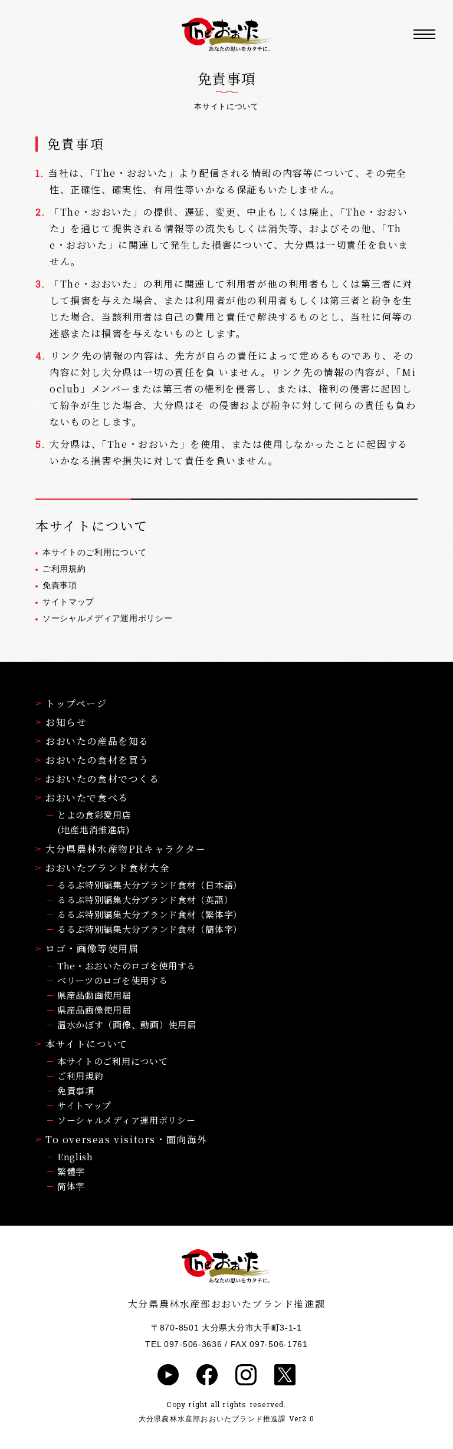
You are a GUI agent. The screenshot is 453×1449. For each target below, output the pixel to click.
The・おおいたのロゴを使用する (126, 965)
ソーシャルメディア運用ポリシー (107, 618)
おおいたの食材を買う (97, 760)
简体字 (71, 1186)
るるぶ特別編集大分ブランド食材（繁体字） (149, 914)
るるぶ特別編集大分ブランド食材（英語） (145, 899)
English (75, 1156)
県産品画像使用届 (94, 1010)
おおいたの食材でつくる (102, 778)
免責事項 (59, 585)
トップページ (76, 703)
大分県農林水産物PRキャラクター (125, 849)
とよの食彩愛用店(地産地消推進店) (94, 822)
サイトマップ (68, 601)
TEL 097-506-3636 (183, 1344)
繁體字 (71, 1171)
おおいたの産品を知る (97, 741)
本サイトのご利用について (94, 552)
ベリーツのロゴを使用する (112, 980)
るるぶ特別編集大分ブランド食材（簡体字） (149, 929)
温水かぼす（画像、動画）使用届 (126, 1024)
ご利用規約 (64, 568)
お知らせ (66, 722)
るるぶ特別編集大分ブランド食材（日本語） (149, 885)
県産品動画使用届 (94, 995)
